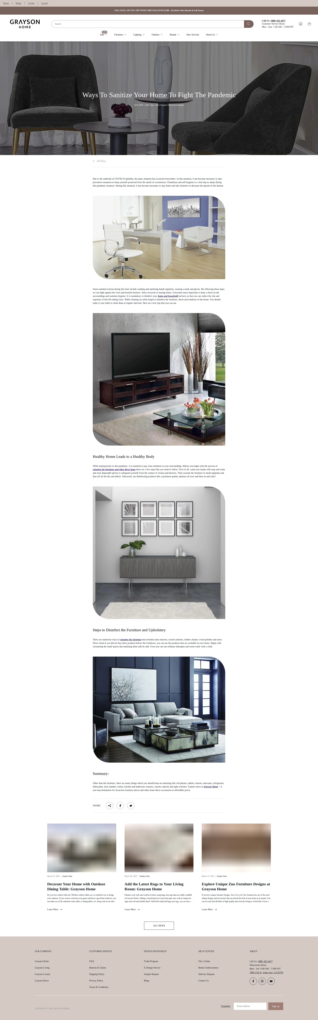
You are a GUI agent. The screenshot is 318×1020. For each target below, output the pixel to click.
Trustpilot (225, 1006)
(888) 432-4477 (265, 961)
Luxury (44, 3)
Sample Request (151, 974)
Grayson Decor (42, 980)
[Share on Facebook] (120, 805)
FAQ (91, 961)
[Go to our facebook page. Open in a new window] (253, 981)
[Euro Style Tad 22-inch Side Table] (159, 237)
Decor (6, 3)
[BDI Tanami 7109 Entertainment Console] (159, 552)
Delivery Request (206, 974)
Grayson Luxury (42, 974)
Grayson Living (42, 967)
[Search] (249, 24)
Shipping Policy (96, 974)
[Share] (109, 805)
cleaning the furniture (130, 639)
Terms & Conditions (98, 987)
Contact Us (203, 980)
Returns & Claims (97, 967)
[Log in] (300, 23)
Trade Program (151, 961)
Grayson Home (211, 786)
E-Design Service (152, 967)
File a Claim (204, 961)
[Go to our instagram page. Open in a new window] (262, 981)
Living (31, 3)
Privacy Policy (96, 980)
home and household (168, 296)
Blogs (146, 980)
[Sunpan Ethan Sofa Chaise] (159, 710)
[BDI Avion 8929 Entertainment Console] (159, 379)
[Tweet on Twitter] (130, 805)
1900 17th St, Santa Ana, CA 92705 (266, 972)
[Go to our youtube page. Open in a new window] (271, 981)
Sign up (275, 1006)
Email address (243, 1006)
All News (101, 161)
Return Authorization (208, 967)
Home (18, 3)
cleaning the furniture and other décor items (114, 469)
